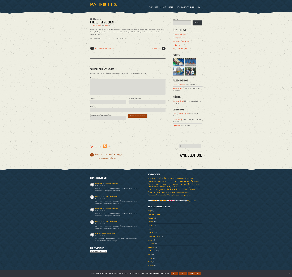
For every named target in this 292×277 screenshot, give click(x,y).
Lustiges (169, 186)
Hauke (156, 184)
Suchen (175, 19)
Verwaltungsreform (153, 195)
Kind (180, 184)
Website (93, 107)
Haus (160, 184)
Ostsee (186, 190)
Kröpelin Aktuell (178, 101)
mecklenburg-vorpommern (190, 187)
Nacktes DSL (158, 49)
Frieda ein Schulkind (179, 34)
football (97, 234)
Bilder (170, 7)
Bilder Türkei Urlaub (109, 234)
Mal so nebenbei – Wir (180, 49)
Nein (182, 273)
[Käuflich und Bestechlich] (152, 201)
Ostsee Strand (177, 119)
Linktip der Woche (156, 186)
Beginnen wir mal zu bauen (181, 41)
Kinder (184, 184)
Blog (166, 178)
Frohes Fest (176, 45)
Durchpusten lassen (179, 38)
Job (149, 229)
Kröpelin (191, 184)
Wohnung (176, 195)
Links (177, 7)
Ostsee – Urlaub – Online (181, 114)
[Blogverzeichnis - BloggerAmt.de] (191, 201)
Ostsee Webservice (179, 85)
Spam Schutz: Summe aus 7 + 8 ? (101, 115)
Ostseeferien (177, 125)
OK (174, 273)
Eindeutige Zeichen (102, 22)
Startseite (153, 7)
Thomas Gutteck (96, 25)
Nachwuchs (172, 189)
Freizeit (183, 181)
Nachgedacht (160, 190)
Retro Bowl (99, 184)
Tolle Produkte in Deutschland (102, 49)
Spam (150, 192)
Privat (106, 25)
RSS (109, 146)
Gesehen (194, 181)
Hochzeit (151, 225)
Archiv (162, 7)
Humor (170, 184)
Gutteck (151, 184)
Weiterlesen (194, 273)
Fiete (176, 181)
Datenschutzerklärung (107, 158)
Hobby (165, 184)
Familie (164, 182)
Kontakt (185, 7)
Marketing (177, 187)
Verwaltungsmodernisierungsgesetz (180, 192)
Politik (192, 190)
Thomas (157, 192)
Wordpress (184, 195)
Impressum (195, 7)
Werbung (170, 195)
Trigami (163, 192)
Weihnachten (163, 195)
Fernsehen (169, 182)
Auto (149, 178)
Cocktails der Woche (184, 178)
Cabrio (172, 178)
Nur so (181, 190)
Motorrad (151, 190)
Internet (175, 184)
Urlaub (168, 192)
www (190, 195)
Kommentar (95, 78)
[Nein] (289, 273)
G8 (188, 181)
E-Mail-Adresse (135, 98)
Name (92, 98)
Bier (153, 178)
